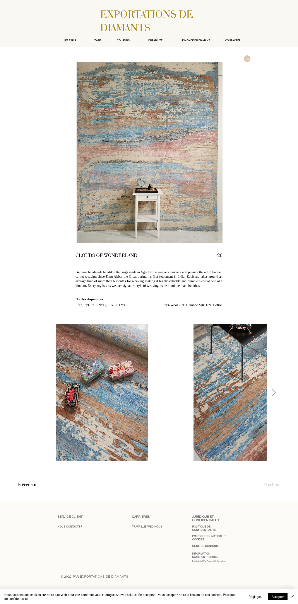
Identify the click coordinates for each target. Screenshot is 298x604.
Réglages (255, 596)
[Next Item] (273, 392)
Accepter (278, 596)
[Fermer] (292, 597)
